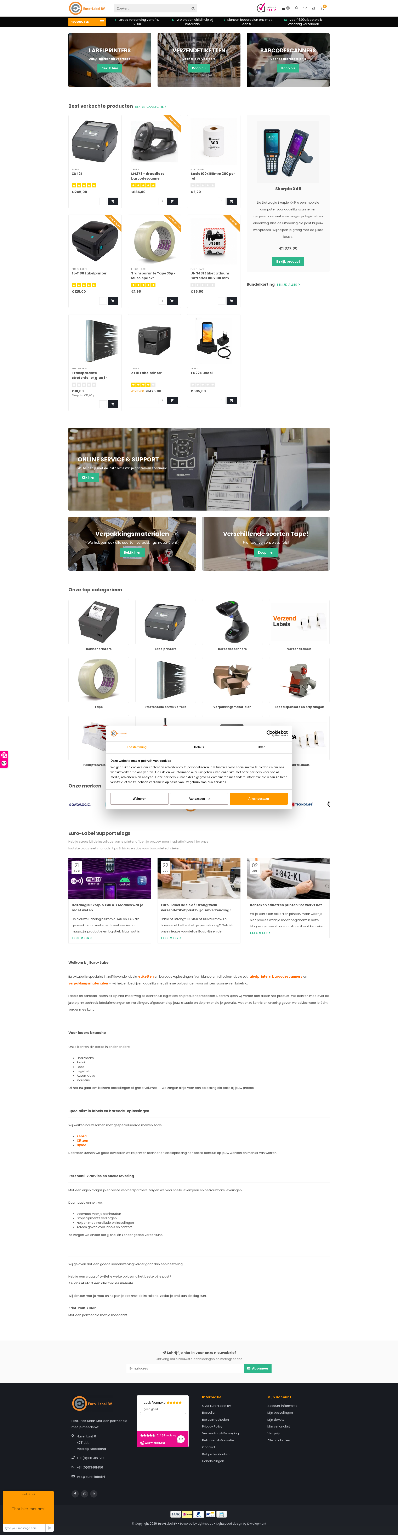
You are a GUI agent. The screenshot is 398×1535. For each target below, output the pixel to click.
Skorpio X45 (288, 189)
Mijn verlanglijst (278, 1426)
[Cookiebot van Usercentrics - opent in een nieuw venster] (269, 733)
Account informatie (282, 1405)
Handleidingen (213, 1461)
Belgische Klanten (215, 1454)
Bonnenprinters (80, 601)
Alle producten (278, 1440)
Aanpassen (197, 798)
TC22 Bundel (202, 373)
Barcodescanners (215, 601)
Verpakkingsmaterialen (220, 659)
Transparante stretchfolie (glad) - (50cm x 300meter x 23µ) (93, 378)
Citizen (82, 1140)
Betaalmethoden (215, 1419)
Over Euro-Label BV (216, 1405)
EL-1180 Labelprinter (89, 273)
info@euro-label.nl (91, 1477)
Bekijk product (288, 261)
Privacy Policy (212, 1426)
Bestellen (209, 1412)
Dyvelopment (256, 1524)
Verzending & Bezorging (220, 1433)
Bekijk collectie (150, 107)
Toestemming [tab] (137, 747)
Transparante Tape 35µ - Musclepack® (153, 275)
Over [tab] (261, 747)
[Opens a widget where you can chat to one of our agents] (28, 1511)
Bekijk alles (287, 284)
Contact (208, 1447)
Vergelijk (273, 1433)
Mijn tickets (275, 1419)
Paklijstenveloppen (82, 717)
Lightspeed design (229, 1524)
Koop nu (199, 68)
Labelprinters (145, 601)
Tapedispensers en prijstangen (293, 659)
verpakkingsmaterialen (88, 983)
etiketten (146, 976)
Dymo (81, 1145)
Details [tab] (199, 747)
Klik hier (88, 477)
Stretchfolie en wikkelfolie (155, 659)
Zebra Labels (279, 717)
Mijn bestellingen (280, 1412)
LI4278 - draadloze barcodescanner (147, 176)
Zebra (82, 1136)
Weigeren (139, 798)
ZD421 (77, 173)
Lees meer (81, 938)
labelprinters (260, 976)
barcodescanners (287, 976)
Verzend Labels (280, 601)
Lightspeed (205, 1524)
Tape (72, 659)
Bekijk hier (110, 68)
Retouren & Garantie (218, 1440)
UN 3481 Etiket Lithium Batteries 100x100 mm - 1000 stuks (211, 278)
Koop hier (266, 552)
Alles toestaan (258, 798)
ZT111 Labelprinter (146, 373)
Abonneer (259, 1368)
